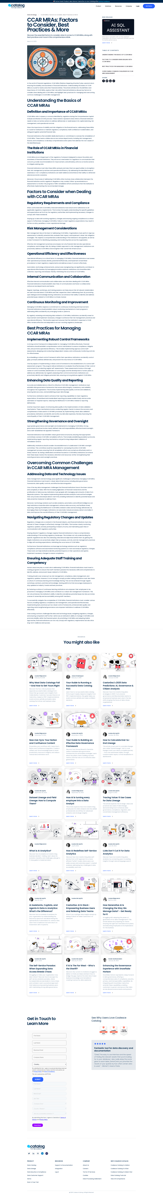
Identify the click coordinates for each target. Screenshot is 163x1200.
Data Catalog (31, 1165)
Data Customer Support (35, 1175)
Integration (58, 1169)
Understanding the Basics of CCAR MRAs (117, 55)
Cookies (85, 1175)
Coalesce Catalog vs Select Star (121, 1172)
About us (86, 1165)
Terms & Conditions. (49, 1071)
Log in (57, 1172)
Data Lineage (31, 1169)
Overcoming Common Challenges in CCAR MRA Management (117, 72)
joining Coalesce (104, 1)
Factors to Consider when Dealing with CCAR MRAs (117, 61)
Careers (85, 1169)
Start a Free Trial (32, 1182)
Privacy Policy (38, 1071)
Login (137, 6)
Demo (29, 1179)
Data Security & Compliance (36, 1172)
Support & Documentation (64, 1165)
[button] (98, 6)
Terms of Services (89, 1172)
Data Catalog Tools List (118, 1175)
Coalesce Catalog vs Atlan (120, 1169)
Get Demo (149, 6)
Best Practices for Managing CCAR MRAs (117, 66)
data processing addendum (92, 1179)
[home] (16, 6)
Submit (38, 1079)
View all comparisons (118, 1179)
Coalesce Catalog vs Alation (120, 1165)
